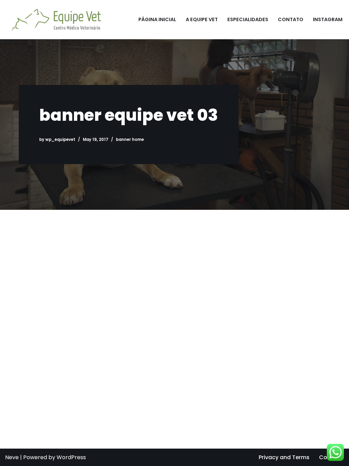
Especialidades (247, 19)
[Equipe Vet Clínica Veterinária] (54, 19)
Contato (290, 19)
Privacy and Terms (284, 457)
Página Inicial (157, 19)
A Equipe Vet (202, 19)
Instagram (328, 19)
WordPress (71, 457)
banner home (130, 139)
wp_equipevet (60, 139)
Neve (12, 457)
